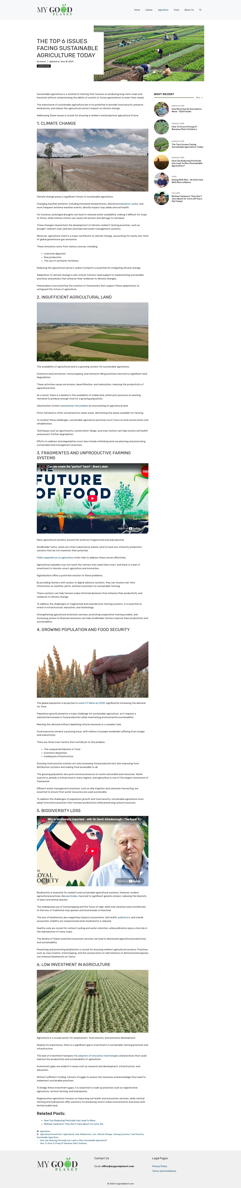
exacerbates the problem (74, 405)
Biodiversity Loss (88, 1134)
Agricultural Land (71, 1134)
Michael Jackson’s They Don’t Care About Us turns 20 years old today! (187, 199)
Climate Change (104, 1134)
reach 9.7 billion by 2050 (91, 703)
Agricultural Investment (51, 1134)
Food (176, 10)
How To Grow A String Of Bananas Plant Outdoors (63, 1143)
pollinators (124, 917)
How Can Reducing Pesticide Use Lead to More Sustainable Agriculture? (73, 1140)
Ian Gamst (41, 61)
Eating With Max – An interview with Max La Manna (187, 181)
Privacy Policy (159, 1166)
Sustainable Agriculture (47, 1137)
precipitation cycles (127, 203)
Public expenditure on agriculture (55, 557)
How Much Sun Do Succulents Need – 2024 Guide (187, 110)
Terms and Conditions (164, 1171)
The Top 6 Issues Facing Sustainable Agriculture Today (187, 145)
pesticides (72, 896)
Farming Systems (121, 1134)
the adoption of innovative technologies (96, 1055)
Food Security (137, 1134)
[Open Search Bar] (200, 10)
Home (137, 10)
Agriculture (163, 10)
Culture (149, 10)
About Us (189, 10)
